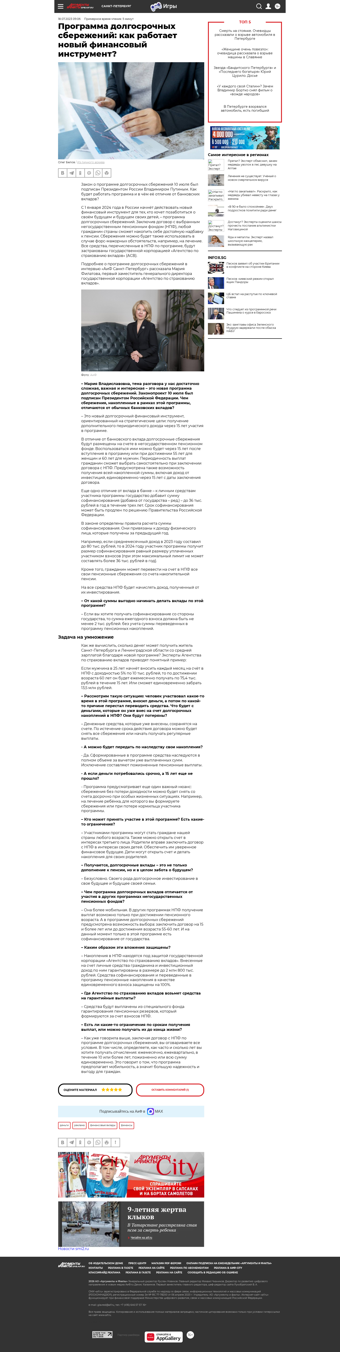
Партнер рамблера (128, 1335)
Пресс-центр (137, 1263)
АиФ (93, 375)
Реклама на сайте (152, 1267)
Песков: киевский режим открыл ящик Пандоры (250, 280)
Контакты (96, 1267)
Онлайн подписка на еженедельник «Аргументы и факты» (229, 1263)
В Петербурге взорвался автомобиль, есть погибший (245, 109)
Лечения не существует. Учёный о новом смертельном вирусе (252, 178)
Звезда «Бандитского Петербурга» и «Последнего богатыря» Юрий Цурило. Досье (245, 72)
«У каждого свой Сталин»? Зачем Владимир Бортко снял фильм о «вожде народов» (245, 90)
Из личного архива (91, 162)
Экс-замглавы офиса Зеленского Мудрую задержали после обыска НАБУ (251, 328)
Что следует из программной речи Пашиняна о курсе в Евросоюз (251, 311)
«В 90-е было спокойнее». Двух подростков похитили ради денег (252, 208)
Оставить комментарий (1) (170, 1089)
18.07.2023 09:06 (69, 19)
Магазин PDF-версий (166, 1263)
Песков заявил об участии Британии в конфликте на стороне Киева (252, 265)
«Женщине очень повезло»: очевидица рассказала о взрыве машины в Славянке (245, 53)
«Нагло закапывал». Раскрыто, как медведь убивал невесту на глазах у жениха (254, 195)
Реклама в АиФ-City (228, 1267)
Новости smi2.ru (73, 1249)
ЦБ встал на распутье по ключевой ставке (251, 296)
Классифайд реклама (104, 1272)
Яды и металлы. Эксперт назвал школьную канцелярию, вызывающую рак (250, 240)
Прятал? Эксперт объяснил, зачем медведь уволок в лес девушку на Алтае (252, 164)
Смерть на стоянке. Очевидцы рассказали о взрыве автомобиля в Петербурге (245, 35)
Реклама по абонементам (189, 1267)
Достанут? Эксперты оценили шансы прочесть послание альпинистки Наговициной (254, 225)
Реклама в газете (120, 1267)
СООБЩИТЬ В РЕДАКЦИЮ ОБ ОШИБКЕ (213, 1272)
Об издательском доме (106, 1263)
